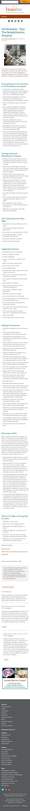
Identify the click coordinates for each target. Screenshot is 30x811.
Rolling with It (5, 785)
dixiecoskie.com (11, 578)
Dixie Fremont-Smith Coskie (8, 39)
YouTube (9, 789)
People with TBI (5, 735)
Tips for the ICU (5, 549)
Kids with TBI (5, 743)
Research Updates (6, 762)
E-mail (9, 802)
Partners (3, 713)
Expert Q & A (5, 754)
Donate (24, 1)
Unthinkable (4, 554)
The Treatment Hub (7, 749)
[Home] (15, 9)
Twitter (12, 21)
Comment (22, 21)
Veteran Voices (5, 758)
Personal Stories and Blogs (9, 756)
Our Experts (4, 711)
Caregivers (4, 737)
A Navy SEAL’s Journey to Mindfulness (11, 775)
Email (15, 21)
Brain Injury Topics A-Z (8, 729)
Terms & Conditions (7, 725)
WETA (3, 719)
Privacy (3, 723)
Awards (3, 709)
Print (18, 21)
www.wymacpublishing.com (17, 575)
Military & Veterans (6, 741)
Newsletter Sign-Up (6, 721)
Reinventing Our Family (8, 783)
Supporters (4, 715)
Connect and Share (6, 717)
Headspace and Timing (7, 777)
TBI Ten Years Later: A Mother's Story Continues (14, 551)
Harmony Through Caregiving (9, 772)
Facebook (9, 21)
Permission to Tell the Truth (9, 781)
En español (4, 752)
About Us (4, 704)
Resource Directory (6, 760)
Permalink (8, 608)
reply (4, 627)
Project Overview (6, 706)
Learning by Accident (7, 779)
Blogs (3, 768)
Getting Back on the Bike (8, 770)
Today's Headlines (6, 764)
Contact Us (25, 805)
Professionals (5, 739)
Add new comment (8, 587)
